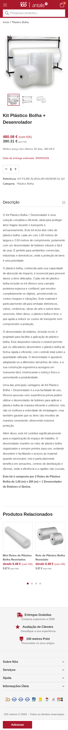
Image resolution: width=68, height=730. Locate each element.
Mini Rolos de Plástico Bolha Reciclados (17, 557)
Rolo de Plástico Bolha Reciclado (50, 557)
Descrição (11, 202)
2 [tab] (32, 583)
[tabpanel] (17, 548)
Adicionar (17, 724)
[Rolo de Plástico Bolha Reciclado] (50, 536)
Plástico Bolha (20, 22)
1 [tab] (28, 583)
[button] (62, 4)
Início (6, 22)
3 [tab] (36, 583)
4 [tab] (40, 583)
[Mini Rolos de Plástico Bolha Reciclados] (17, 536)
